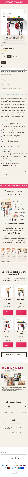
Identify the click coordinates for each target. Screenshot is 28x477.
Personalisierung (12, 63)
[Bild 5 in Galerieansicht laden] (10, 37)
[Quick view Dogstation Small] (10, 320)
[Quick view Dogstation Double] (24, 320)
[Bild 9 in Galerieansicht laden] (17, 37)
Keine (4, 63)
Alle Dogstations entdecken (13, 354)
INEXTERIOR (3, 45)
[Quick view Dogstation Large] (24, 287)
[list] (14, 410)
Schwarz (16, 57)
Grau (4, 57)
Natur (9, 57)
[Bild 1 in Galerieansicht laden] (6, 37)
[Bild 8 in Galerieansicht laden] (14, 37)
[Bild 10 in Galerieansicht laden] (21, 37)
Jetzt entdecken (7, 312)
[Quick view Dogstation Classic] (10, 287)
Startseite (3, 42)
